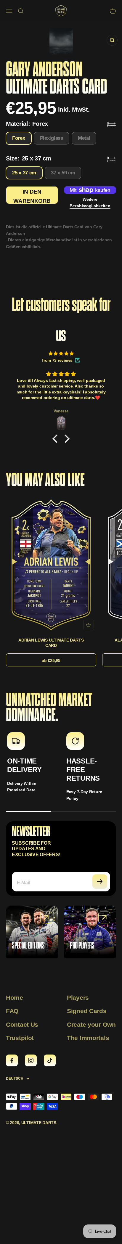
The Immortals (88, 1037)
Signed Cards (87, 1010)
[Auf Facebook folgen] (12, 1060)
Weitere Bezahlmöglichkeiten (90, 202)
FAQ (12, 1010)
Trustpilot (20, 1037)
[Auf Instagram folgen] (31, 1060)
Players (78, 997)
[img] (61, 353)
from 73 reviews (57, 360)
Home (14, 997)
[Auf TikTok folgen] (50, 1060)
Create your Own (91, 1024)
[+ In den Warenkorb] (88, 625)
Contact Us (22, 1024)
